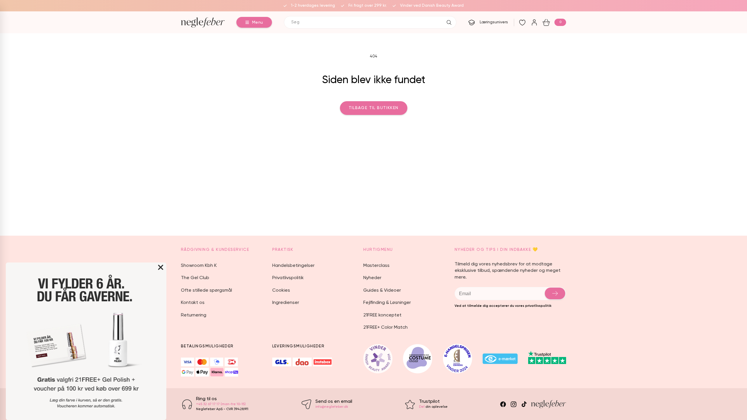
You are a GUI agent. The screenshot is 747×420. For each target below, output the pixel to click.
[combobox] (370, 22)
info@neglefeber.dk (331, 407)
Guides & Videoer (382, 290)
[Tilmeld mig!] (555, 293)
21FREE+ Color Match (385, 327)
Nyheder (372, 278)
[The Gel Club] (534, 22)
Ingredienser (285, 302)
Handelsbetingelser (293, 265)
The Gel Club (195, 278)
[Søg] (449, 22)
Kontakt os (193, 302)
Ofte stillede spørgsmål (206, 290)
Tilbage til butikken (374, 108)
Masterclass (376, 265)
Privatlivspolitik (288, 278)
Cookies (281, 290)
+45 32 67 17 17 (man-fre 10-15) (221, 404)
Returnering (193, 315)
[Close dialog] (161, 267)
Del (422, 407)
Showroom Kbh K (199, 265)
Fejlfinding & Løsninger (387, 302)
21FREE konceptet (382, 315)
